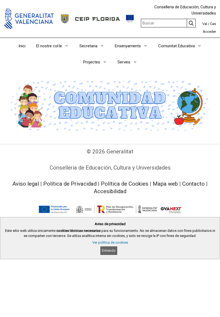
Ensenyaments (128, 46)
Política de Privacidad (70, 184)
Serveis (124, 62)
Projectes (91, 62)
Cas (213, 24)
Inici (22, 46)
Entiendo (109, 250)
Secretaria (88, 46)
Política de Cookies (124, 184)
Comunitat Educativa (176, 46)
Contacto (193, 184)
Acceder (209, 32)
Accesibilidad (110, 191)
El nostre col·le (49, 46)
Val (204, 24)
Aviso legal (25, 184)
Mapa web (165, 184)
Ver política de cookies (110, 242)
